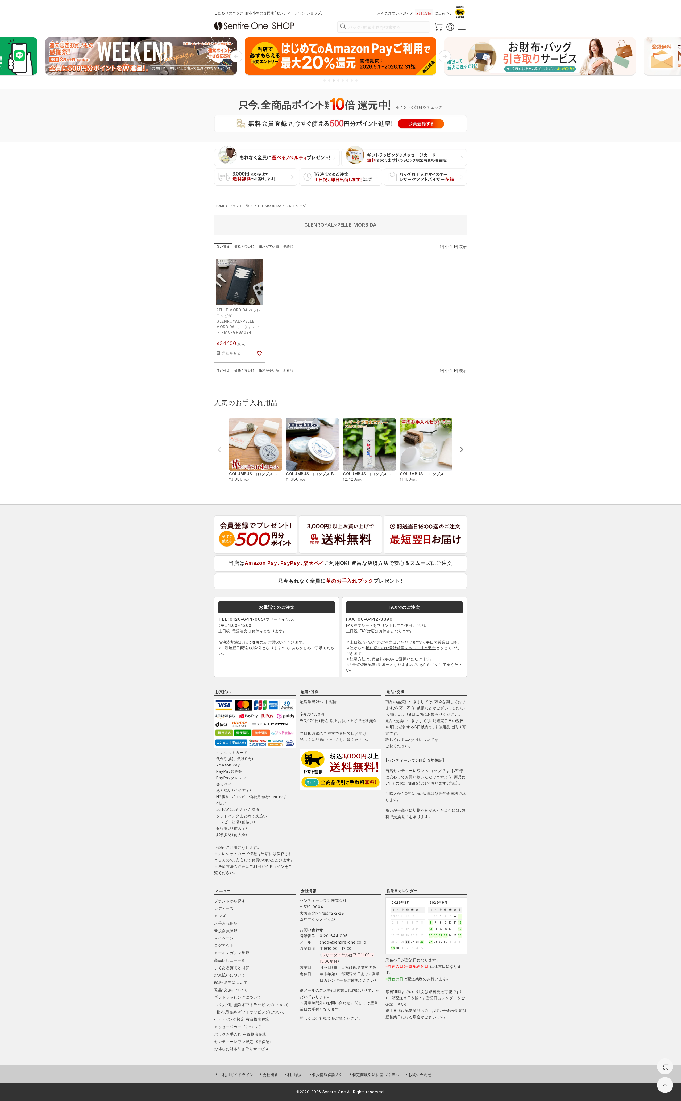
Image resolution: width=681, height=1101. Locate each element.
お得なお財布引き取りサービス (241, 1048)
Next (461, 449)
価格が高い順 (269, 247)
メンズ (220, 916)
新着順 (288, 247)
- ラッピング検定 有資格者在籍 (241, 1019)
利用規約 (295, 1074)
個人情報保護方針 (327, 1074)
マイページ (224, 938)
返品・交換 (396, 691)
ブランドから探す (230, 901)
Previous (219, 449)
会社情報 (309, 890)
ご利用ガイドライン (266, 866)
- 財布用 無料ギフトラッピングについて (249, 1012)
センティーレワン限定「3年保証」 (243, 1041)
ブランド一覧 (239, 206)
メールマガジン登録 (231, 952)
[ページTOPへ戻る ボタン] (665, 1085)
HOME (220, 206)
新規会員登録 (226, 930)
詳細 (452, 783)
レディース (224, 908)
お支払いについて (230, 975)
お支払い (223, 691)
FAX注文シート (359, 625)
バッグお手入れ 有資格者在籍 (240, 1034)
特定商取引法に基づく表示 (375, 1074)
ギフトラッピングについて (237, 997)
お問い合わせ (420, 1074)
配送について (327, 739)
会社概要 (323, 1018)
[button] (236, 56)
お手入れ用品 (226, 923)
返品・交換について (417, 739)
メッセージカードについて (237, 1026)
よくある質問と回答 (231, 967)
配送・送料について (230, 982)
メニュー (223, 890)
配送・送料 (310, 691)
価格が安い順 (244, 247)
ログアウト (224, 945)
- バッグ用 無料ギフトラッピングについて (251, 1004)
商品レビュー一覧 (230, 960)
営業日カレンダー (402, 890)
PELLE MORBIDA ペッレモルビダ (280, 206)
